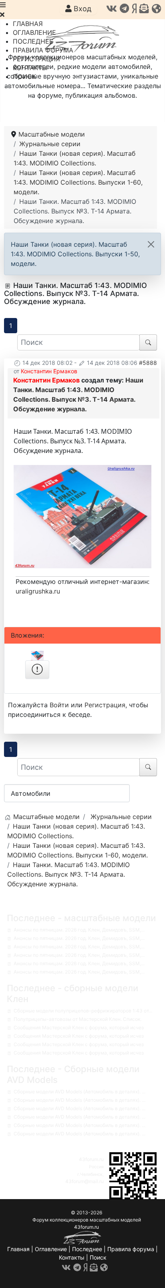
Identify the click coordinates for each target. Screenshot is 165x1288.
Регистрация (105, 705)
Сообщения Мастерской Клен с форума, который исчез (79, 1027)
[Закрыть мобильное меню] (2, 14)
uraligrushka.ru (38, 591)
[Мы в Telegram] (124, 8)
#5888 (148, 362)
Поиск (98, 1257)
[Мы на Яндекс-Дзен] (134, 8)
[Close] (151, 244)
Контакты (72, 1257)
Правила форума (130, 1249)
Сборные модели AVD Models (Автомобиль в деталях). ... (79, 1092)
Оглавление (51, 1249)
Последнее (87, 1249)
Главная (18, 1249)
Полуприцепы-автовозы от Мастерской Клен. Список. (77, 1019)
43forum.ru (91, 1159)
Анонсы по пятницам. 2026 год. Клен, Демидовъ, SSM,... (79, 930)
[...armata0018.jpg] (82, 516)
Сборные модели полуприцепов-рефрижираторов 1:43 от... (83, 1011)
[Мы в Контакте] (111, 8)
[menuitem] (28, 24)
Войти (59, 705)
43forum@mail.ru (84, 1181)
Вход (81, 8)
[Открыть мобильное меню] (3, 5)
